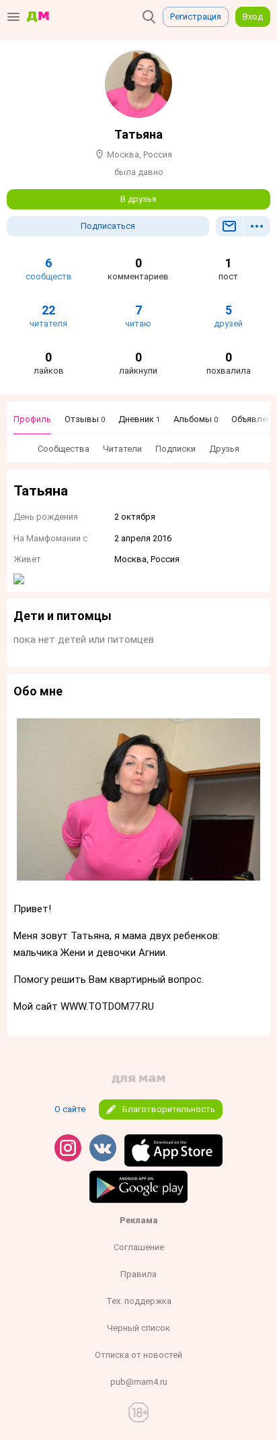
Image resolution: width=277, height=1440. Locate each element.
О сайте (69, 1109)
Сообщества (63, 449)
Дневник (139, 419)
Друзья (224, 449)
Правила (138, 1274)
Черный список (138, 1328)
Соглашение (139, 1247)
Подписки (175, 449)
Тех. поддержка (138, 1301)
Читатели (122, 449)
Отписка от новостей (138, 1355)
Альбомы (195, 419)
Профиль (32, 419)
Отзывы (85, 419)
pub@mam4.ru (138, 1382)
